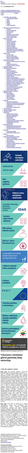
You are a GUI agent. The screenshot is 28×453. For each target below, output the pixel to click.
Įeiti (1, 1)
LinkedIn (13, 11)
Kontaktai (12, 10)
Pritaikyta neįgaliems (5, 10)
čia (6, 441)
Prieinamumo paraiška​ (6, 442)
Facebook (17, 11)
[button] (16, 13)
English (9, 11)
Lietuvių (5, 11)
